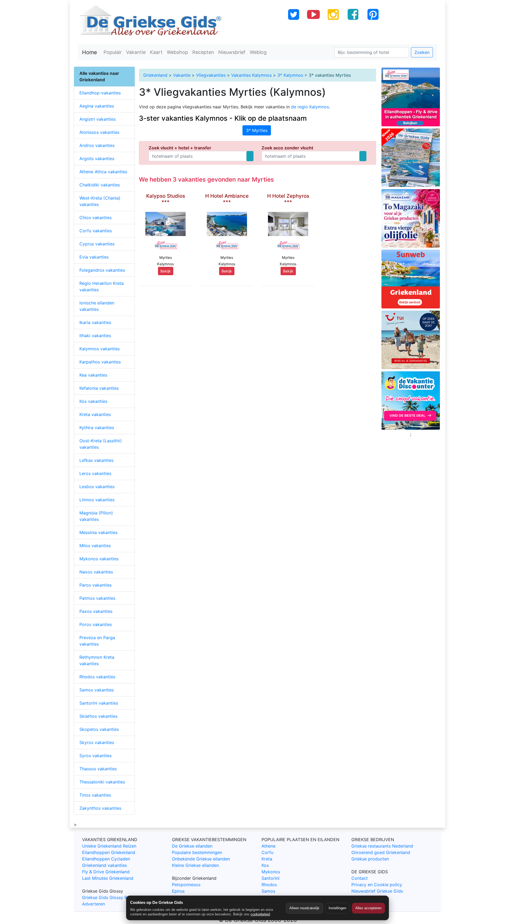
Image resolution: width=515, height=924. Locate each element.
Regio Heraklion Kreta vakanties (101, 286)
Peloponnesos (186, 884)
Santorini (270, 878)
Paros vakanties (95, 585)
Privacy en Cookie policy (376, 884)
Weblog (258, 52)
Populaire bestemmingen (197, 852)
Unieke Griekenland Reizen (109, 846)
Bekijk (165, 271)
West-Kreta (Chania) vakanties (99, 201)
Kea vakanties (93, 375)
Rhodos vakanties (97, 676)
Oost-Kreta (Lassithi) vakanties (100, 444)
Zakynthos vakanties (100, 808)
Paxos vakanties (95, 611)
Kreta (267, 859)
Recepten (203, 52)
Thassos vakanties (98, 768)
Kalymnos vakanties (99, 348)
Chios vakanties (95, 217)
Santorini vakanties (98, 703)
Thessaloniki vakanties (102, 782)
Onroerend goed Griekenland (380, 852)
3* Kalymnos (290, 75)
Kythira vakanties (96, 427)
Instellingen (337, 908)
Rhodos (269, 884)
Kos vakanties (93, 401)
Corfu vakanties (95, 230)
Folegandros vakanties (102, 270)
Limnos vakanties (97, 499)
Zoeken (421, 52)
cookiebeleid (260, 914)
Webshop (177, 52)
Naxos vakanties (96, 572)
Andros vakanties (97, 145)
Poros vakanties (95, 624)
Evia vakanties (94, 257)
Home (89, 52)
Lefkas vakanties (96, 460)
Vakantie (136, 52)
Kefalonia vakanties (99, 388)
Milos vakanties (95, 545)
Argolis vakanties (96, 158)
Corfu (267, 852)
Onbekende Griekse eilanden (201, 859)
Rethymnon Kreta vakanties (96, 660)
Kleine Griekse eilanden (195, 865)
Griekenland (155, 75)
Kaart (156, 52)
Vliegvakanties (211, 75)
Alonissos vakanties (99, 132)
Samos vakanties (96, 690)
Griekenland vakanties (104, 865)
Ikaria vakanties (95, 322)
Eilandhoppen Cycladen (106, 859)
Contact (359, 878)
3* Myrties (256, 130)
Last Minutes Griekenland (107, 878)
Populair (113, 52)
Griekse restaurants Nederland (382, 846)
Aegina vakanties (96, 106)
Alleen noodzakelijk (304, 908)
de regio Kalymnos (310, 106)
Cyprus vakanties (97, 243)
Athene (268, 846)
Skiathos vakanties (98, 716)
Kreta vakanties (95, 414)
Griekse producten (370, 859)
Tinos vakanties (95, 795)
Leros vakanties (95, 473)
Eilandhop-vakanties (100, 92)
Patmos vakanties (97, 598)
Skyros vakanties (96, 742)
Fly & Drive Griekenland (106, 871)
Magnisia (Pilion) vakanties (96, 516)
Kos (265, 865)
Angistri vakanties (97, 119)
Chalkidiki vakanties (99, 184)
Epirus (178, 891)
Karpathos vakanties (100, 362)
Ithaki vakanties (95, 335)
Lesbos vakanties (97, 486)
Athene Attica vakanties (103, 171)
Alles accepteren (368, 908)
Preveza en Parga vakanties (97, 641)
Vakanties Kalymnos (251, 75)
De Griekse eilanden (192, 846)
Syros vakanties (95, 755)
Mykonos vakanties (99, 558)
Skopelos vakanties (99, 729)
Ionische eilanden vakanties (96, 306)
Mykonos (271, 871)
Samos (268, 891)
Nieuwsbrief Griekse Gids (377, 891)
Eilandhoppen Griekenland (108, 852)
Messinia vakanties (98, 532)
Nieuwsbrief (231, 52)
